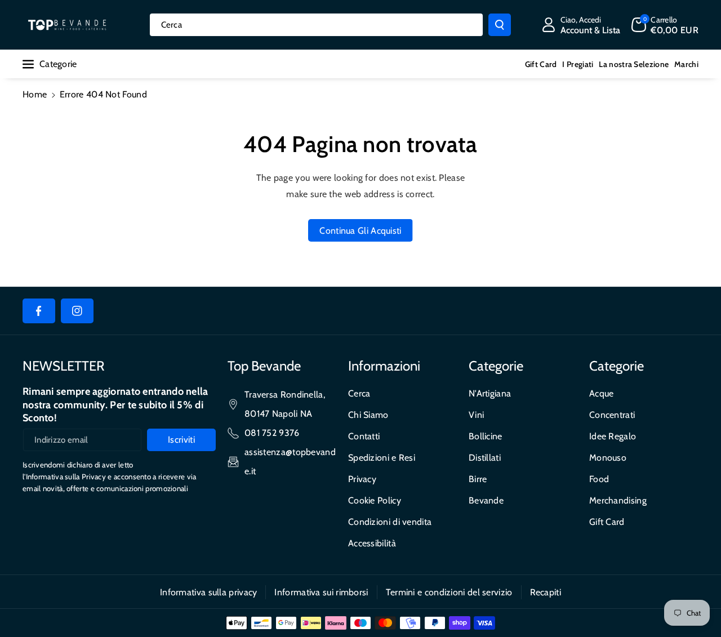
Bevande (486, 500)
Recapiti (545, 592)
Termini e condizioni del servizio (449, 592)
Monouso (607, 457)
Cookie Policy (374, 500)
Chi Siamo (368, 414)
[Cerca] (499, 25)
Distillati (485, 457)
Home (35, 94)
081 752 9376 (272, 432)
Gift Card (607, 521)
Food (599, 479)
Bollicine (485, 436)
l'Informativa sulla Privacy (64, 476)
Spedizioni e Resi (381, 457)
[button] (664, 24)
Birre (478, 479)
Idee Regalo (612, 436)
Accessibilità (372, 543)
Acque (601, 393)
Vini (476, 414)
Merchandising (618, 500)
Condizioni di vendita (389, 521)
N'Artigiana (490, 393)
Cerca (359, 393)
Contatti (364, 436)
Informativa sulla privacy (208, 592)
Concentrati (612, 414)
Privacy (362, 479)
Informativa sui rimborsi (321, 592)
